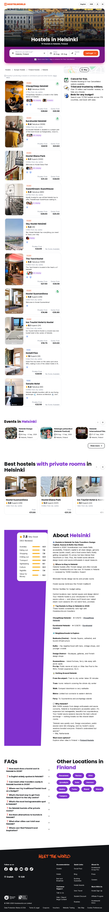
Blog (75, 874)
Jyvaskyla (63, 782)
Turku (74, 789)
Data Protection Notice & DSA (15, 908)
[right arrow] (102, 422)
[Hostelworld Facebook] (6, 869)
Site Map (81, 908)
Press (93, 874)
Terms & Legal (34, 908)
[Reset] (44, 53)
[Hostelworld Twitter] (11, 869)
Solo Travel (78, 891)
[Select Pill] (97, 4)
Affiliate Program (97, 896)
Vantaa (78, 776)
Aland (98, 789)
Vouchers (56, 908)
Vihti (90, 776)
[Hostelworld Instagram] (16, 869)
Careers (94, 880)
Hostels (59, 868)
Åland (86, 789)
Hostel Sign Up (96, 891)
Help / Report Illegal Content (61, 898)
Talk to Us (60, 893)
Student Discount (80, 896)
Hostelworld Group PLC (95, 869)
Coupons (46, 908)
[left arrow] (98, 422)
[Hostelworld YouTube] (21, 869)
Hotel (28, 350)
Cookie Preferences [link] (94, 908)
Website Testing (69, 908)
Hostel (29, 83)
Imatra (62, 789)
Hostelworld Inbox (95, 902)
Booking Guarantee (77, 880)
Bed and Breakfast (59, 880)
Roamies (77, 902)
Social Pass (78, 868)
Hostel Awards (79, 885)
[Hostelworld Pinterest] (26, 869)
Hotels (58, 874)
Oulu (77, 782)
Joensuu (90, 782)
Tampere (63, 796)
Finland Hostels (87, 740)
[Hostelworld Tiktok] (31, 869)
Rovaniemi (63, 776)
